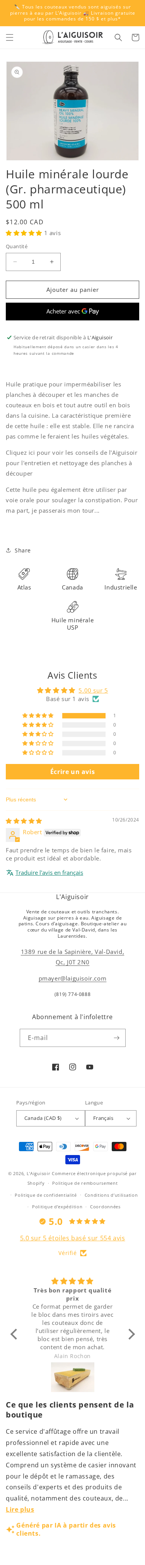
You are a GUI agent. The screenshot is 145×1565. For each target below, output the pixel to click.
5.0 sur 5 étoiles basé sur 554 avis (72, 1238)
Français (103, 1117)
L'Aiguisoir (39, 1173)
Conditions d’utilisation (111, 1195)
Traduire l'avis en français (49, 872)
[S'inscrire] (116, 1038)
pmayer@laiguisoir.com (73, 978)
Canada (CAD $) (43, 1117)
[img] (24, 821)
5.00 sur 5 (93, 690)
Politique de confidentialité (46, 1195)
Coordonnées (105, 1206)
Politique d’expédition (57, 1206)
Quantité (16, 246)
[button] (9, 37)
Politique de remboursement (85, 1183)
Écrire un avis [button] (72, 771)
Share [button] (23, 550)
